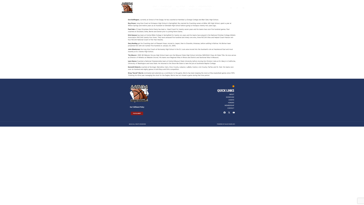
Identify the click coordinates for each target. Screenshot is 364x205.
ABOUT (155, 6)
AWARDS (191, 6)
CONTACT (208, 9)
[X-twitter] (237, 8)
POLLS (174, 9)
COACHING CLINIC (166, 6)
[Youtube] (243, 8)
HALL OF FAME (180, 6)
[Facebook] (231, 8)
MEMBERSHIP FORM (194, 9)
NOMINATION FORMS (205, 6)
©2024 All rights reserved (137, 124)
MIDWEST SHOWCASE (161, 9)
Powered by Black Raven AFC (226, 124)
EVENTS (182, 9)
